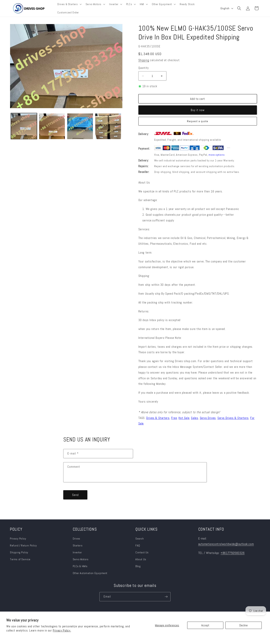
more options (217, 154)
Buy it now (198, 110)
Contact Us (142, 552)
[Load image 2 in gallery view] (52, 126)
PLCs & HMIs (80, 566)
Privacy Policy (18, 538)
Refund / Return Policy (23, 545)
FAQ (137, 545)
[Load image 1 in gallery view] (24, 126)
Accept (205, 625)
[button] (69, 4)
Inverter (77, 552)
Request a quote (197, 121)
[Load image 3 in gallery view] (80, 126)
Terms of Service (20, 559)
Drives (76, 538)
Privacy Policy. (62, 630)
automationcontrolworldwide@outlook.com (226, 544)
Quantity (143, 68)
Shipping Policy (19, 552)
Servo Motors (81, 559)
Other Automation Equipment (90, 573)
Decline (243, 625)
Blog (138, 566)
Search (139, 538)
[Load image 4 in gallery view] (108, 126)
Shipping (143, 60)
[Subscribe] (166, 596)
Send (75, 495)
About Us (140, 559)
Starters (78, 545)
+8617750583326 (233, 553)
